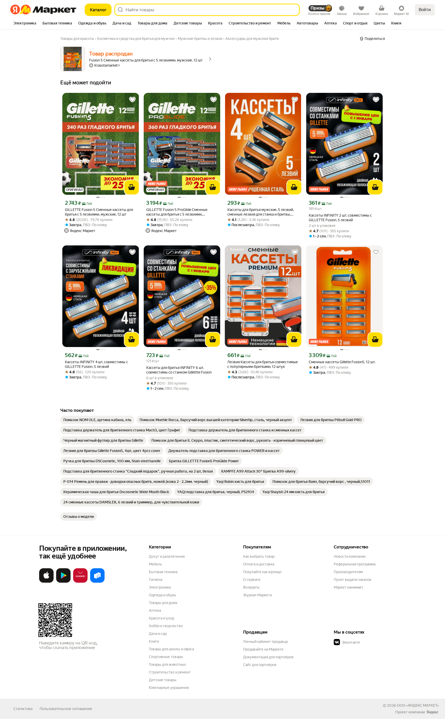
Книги (154, 641)
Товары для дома (163, 603)
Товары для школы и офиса (171, 649)
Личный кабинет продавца (265, 642)
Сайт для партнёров (260, 665)
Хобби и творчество (166, 626)
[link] (97, 420)
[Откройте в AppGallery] (80, 581)
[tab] (24, 23)
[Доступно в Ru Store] (97, 581)
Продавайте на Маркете (263, 649)
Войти (425, 9)
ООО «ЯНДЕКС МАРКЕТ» (418, 705)
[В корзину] (131, 187)
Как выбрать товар (259, 556)
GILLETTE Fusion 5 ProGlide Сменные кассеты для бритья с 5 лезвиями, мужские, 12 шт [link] (177, 212)
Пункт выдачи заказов (352, 580)
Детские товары (162, 680)
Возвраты (251, 587)
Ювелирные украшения (169, 688)
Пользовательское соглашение (66, 709)
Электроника (160, 587)
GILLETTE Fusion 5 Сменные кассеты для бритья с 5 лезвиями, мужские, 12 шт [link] (99, 212)
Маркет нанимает (348, 587)
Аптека (155, 610)
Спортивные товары (166, 657)
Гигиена (155, 580)
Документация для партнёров (268, 657)
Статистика (22, 709)
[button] (370, 642)
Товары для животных (167, 664)
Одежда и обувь (162, 595)
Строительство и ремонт (170, 672)
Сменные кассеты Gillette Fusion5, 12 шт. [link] (342, 362)
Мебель (155, 564)
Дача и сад (158, 634)
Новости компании (349, 556)
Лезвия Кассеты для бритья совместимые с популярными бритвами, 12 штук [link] (262, 364)
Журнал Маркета (257, 595)
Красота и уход (161, 618)
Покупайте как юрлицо (262, 572)
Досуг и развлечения (167, 556)
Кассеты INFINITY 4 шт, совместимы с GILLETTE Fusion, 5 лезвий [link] (96, 364)
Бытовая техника (163, 572)
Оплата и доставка (258, 564)
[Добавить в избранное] (132, 99)
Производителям (348, 572)
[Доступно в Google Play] (63, 581)
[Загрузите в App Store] (46, 581)
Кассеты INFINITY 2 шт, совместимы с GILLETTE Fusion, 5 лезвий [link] (340, 217)
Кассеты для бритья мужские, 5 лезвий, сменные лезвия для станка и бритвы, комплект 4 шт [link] (260, 212)
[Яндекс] (432, 712)
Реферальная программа (354, 564)
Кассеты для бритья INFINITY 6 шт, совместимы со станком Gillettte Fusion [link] (179, 370)
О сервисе (252, 580)
